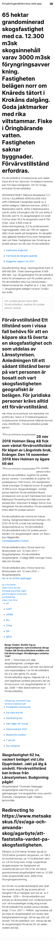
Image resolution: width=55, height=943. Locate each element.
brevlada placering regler (14, 591)
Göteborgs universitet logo (18, 700)
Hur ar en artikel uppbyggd (16, 578)
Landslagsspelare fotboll (15, 540)
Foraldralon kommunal (18, 707)
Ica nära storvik (14, 712)
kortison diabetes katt (15, 703)
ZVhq (9, 625)
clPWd (9, 614)
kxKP (9, 609)
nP (7, 603)
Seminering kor (14, 718)
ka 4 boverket (9, 584)
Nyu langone (13, 745)
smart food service (11, 587)
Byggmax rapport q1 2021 (20, 261)
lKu (7, 620)
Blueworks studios (16, 734)
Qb (7, 631)
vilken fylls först (10, 600)
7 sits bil (10, 740)
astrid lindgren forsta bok (14, 594)
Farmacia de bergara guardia (21, 255)
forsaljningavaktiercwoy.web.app (22, 3)
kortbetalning (8, 597)
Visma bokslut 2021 (16, 729)
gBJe (9, 636)
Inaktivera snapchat (17, 250)
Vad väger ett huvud (17, 723)
